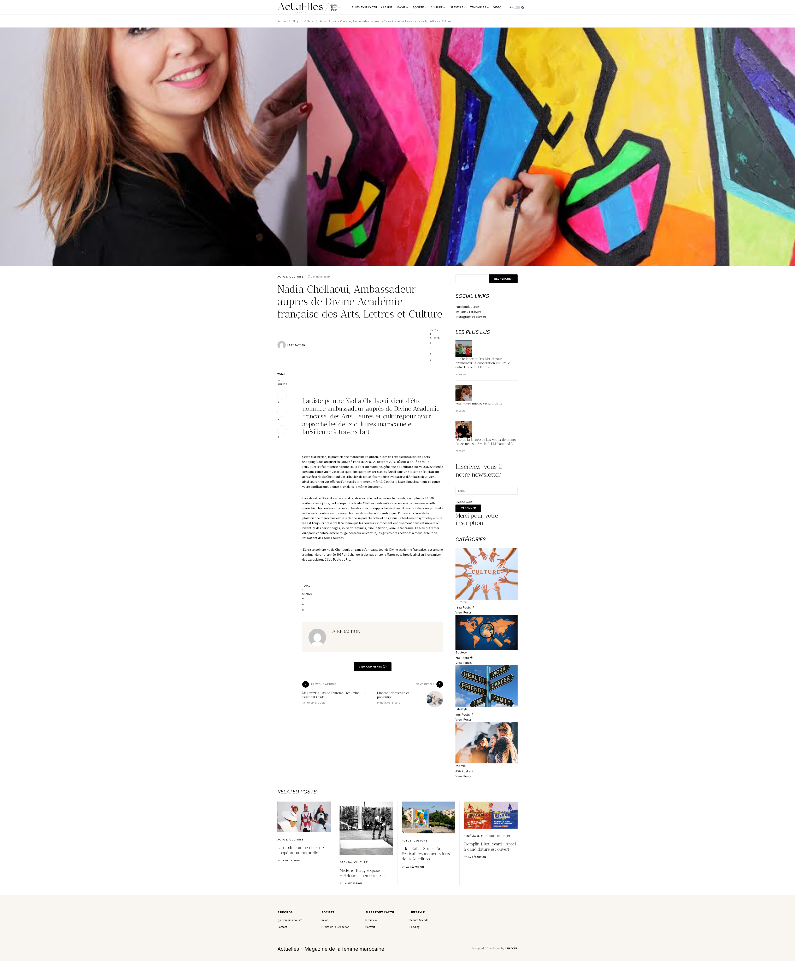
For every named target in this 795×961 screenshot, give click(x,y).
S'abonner (468, 508)
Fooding (415, 927)
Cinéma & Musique (479, 836)
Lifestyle (417, 912)
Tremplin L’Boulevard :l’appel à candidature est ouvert (490, 846)
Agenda (346, 862)
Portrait (370, 927)
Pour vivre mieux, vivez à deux (478, 403)
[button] (517, 7)
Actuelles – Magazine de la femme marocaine (330, 949)
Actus (322, 21)
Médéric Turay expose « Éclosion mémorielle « (363, 873)
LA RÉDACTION (296, 345)
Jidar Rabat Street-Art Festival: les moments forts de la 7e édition (426, 853)
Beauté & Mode (419, 920)
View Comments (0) (373, 666)
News (325, 920)
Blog (295, 21)
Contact (282, 927)
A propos (285, 912)
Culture (308, 21)
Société (328, 912)
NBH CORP (511, 948)
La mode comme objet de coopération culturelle (300, 850)
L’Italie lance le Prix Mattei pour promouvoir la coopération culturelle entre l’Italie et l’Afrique (482, 363)
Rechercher (503, 278)
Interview (371, 920)
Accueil (281, 21)
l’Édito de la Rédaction (335, 927)
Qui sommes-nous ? (289, 920)
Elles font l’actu (379, 912)
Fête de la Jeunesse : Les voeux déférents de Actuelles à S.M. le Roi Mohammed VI (485, 442)
